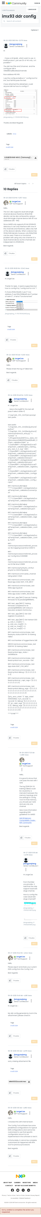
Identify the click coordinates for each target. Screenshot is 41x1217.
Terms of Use (11, 1195)
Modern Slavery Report (32, 1195)
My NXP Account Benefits (25, 1186)
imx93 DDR (9, 147)
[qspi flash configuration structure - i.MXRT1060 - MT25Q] (33, 184)
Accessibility (14, 1198)
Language (32, 9)
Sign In (37, 3)
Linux (14, 134)
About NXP (7, 1183)
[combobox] (20, 21)
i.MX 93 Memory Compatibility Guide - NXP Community (27, 820)
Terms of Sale (20, 1195)
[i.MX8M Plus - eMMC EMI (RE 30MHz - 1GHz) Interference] (29, 184)
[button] (26, 45)
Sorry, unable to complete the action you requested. (18, 1211)
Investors (27, 1183)
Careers (17, 1183)
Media (35, 1183)
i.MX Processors (9, 10)
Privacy (4, 1195)
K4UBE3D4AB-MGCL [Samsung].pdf (19, 157)
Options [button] (34, 30)
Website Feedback (24, 1198)
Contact (9, 1186)
